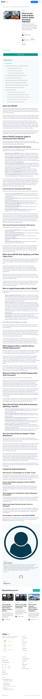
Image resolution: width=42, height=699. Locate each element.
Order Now (34, 1)
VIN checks (21, 368)
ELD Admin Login (5, 660)
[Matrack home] (4, 2)
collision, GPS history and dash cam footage (21, 457)
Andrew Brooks (27, 34)
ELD (22, 640)
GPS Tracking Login (5, 662)
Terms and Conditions (35, 695)
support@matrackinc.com (7, 679)
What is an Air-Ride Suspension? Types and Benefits (21, 606)
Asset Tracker (24, 642)
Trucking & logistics (25, 658)
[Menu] (40, 2)
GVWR (18, 384)
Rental (23, 662)
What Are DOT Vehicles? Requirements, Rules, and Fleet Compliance (33, 608)
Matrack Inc (7, 583)
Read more (6, 571)
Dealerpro (4, 672)
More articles (36, 590)
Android (9, 666)
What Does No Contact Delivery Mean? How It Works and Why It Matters (7, 608)
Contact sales (24, 650)
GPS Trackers (24, 638)
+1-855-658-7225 (6, 683)
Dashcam (23, 644)
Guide (7, 6)
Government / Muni (25, 668)
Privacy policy (28, 695)
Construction (24, 660)
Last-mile (23, 666)
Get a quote (24, 648)
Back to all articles (7, 50)
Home (4, 6)
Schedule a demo (20, 54)
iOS (5, 666)
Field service (24, 664)
